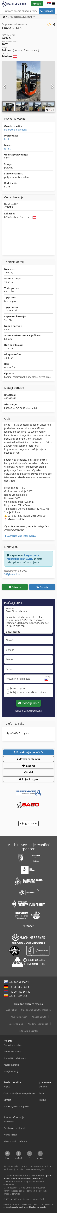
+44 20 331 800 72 (19, 982)
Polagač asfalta (39, 1016)
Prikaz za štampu (30, 759)
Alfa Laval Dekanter (28, 1030)
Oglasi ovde (30, 823)
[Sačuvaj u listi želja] (49, 25)
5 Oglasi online (12, 574)
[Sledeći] (52, 86)
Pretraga (48, 11)
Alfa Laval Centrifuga (38, 1023)
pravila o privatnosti (21, 1207)
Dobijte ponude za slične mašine (28, 692)
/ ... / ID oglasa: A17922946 (19, 16)
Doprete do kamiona (15, 129)
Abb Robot (11, 1009)
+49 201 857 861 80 (19, 991)
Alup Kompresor (19, 1016)
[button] (53, 3)
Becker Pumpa (16, 1023)
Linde (7, 139)
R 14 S (7, 148)
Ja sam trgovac (18, 688)
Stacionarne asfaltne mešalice (36, 1009)
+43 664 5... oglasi (19, 733)
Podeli (29, 772)
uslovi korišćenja (38, 1207)
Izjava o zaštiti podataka (28, 710)
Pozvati (43, 587)
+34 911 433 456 (18, 996)
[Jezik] (49, 3)
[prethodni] (4, 86)
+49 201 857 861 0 (19, 987)
